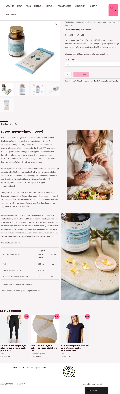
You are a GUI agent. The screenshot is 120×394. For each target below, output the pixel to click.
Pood (28, 6)
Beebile (37, 6)
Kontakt (93, 6)
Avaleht (10, 6)
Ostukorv (11, 14)
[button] (56, 24)
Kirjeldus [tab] (4, 124)
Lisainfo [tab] (13, 124)
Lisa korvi (81, 74)
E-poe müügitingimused (36, 367)
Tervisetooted (64, 6)
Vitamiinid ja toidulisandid (86, 22)
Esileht (67, 22)
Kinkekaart (80, 6)
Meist (19, 6)
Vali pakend (70, 59)
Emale (49, 6)
